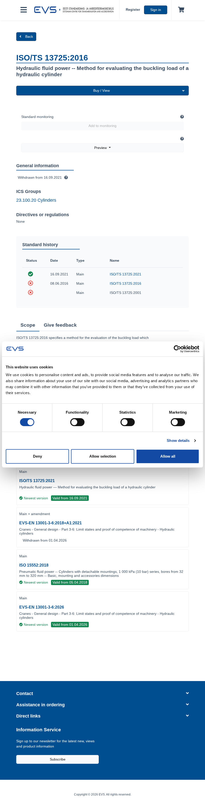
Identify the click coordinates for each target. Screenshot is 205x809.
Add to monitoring (102, 126)
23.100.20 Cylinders (36, 200)
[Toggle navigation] (23, 10)
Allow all (167, 456)
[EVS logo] (75, 10)
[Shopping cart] (180, 10)
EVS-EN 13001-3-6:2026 (41, 607)
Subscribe (58, 759)
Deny (37, 456)
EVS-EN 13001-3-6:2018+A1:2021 (50, 523)
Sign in (155, 10)
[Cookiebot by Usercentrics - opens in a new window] (177, 349)
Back (29, 36)
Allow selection (102, 456)
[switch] (77, 422)
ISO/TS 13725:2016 (125, 283)
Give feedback (60, 325)
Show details (178, 440)
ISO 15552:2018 (33, 565)
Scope (27, 325)
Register (133, 9)
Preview (101, 148)
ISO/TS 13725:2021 (125, 274)
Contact (24, 693)
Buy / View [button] (101, 90)
